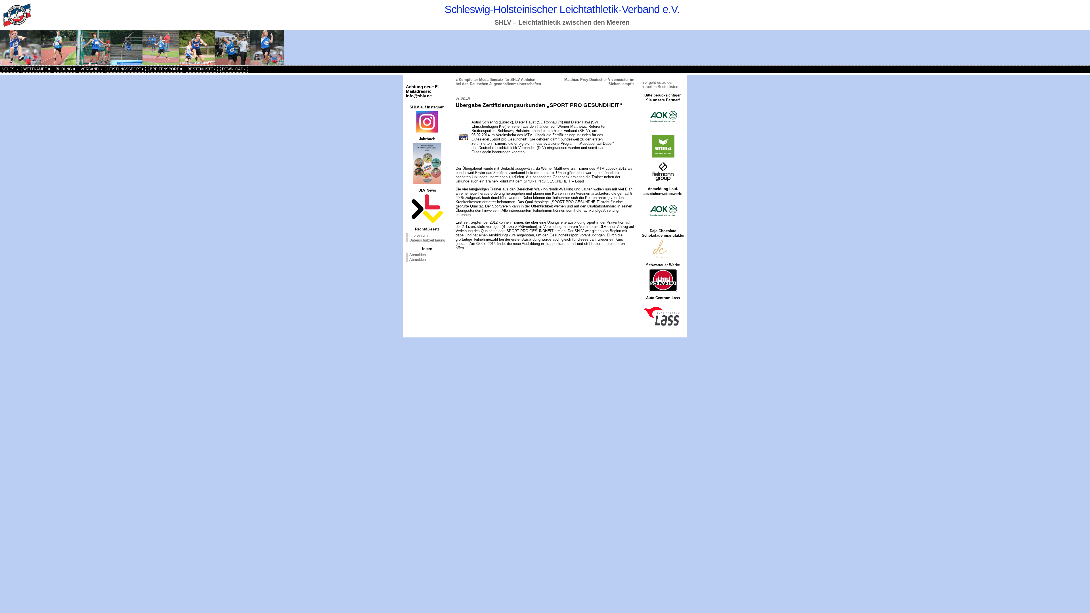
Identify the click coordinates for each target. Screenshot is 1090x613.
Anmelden (417, 255)
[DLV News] (427, 208)
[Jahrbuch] (427, 163)
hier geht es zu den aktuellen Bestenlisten (660, 84)
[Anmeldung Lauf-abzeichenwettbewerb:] (663, 211)
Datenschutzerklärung (427, 240)
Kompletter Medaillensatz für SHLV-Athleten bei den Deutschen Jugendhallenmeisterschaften (498, 81)
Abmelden (417, 259)
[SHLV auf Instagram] (427, 122)
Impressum (418, 235)
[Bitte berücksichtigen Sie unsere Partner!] (663, 117)
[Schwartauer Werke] (663, 280)
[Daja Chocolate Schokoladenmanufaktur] (663, 249)
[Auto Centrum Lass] (663, 316)
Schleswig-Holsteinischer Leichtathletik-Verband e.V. (562, 9)
